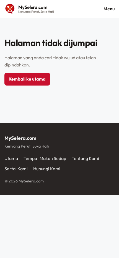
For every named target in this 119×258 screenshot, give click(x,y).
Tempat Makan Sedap (45, 158)
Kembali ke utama (27, 79)
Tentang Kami (85, 158)
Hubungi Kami (46, 168)
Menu (109, 8)
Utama (11, 158)
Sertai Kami (16, 168)
